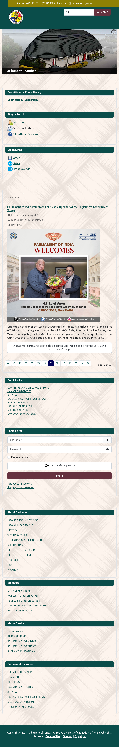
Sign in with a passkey (62, 465)
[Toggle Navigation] (57, 12)
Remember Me (19, 457)
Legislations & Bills (20, 672)
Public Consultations (21, 651)
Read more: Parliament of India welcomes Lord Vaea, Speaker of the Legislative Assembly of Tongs (60, 347)
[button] (107, 52)
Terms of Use (53, 736)
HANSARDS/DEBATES (19, 391)
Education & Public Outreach (25, 540)
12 (32, 363)
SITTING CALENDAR (18, 410)
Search (104, 12)
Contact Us (19, 122)
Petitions (13, 682)
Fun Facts (13, 560)
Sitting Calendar (22, 169)
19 (76, 363)
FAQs (10, 565)
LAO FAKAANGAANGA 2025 (21, 413)
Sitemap (67, 736)
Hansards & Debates (20, 687)
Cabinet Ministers (18, 590)
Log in (59, 475)
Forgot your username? (20, 487)
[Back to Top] (114, 741)
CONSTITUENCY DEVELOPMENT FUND (28, 387)
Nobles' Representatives (23, 595)
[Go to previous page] (14, 363)
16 (57, 363)
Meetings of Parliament (22, 701)
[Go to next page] (82, 363)
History (12, 530)
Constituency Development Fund (28, 605)
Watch (16, 158)
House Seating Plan (19, 610)
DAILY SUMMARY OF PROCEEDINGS (26, 398)
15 (51, 363)
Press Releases (16, 636)
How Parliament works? (22, 520)
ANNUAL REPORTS (17, 402)
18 (70, 363)
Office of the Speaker (21, 550)
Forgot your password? (20, 483)
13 (38, 363)
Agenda (12, 692)
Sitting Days (15, 545)
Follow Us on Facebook (25, 134)
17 (63, 363)
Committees (14, 677)
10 (20, 363)
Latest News (15, 631)
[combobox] (79, 12)
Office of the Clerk (19, 555)
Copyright (80, 736)
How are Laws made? (20, 525)
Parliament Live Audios (21, 646)
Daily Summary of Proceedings (26, 697)
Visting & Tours (17, 535)
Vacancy (12, 569)
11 (26, 363)
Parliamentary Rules (20, 706)
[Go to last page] (88, 363)
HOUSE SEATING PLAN (19, 406)
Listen (16, 163)
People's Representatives (23, 600)
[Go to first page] (8, 363)
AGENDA (12, 395)
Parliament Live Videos (21, 641)
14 (45, 363)
